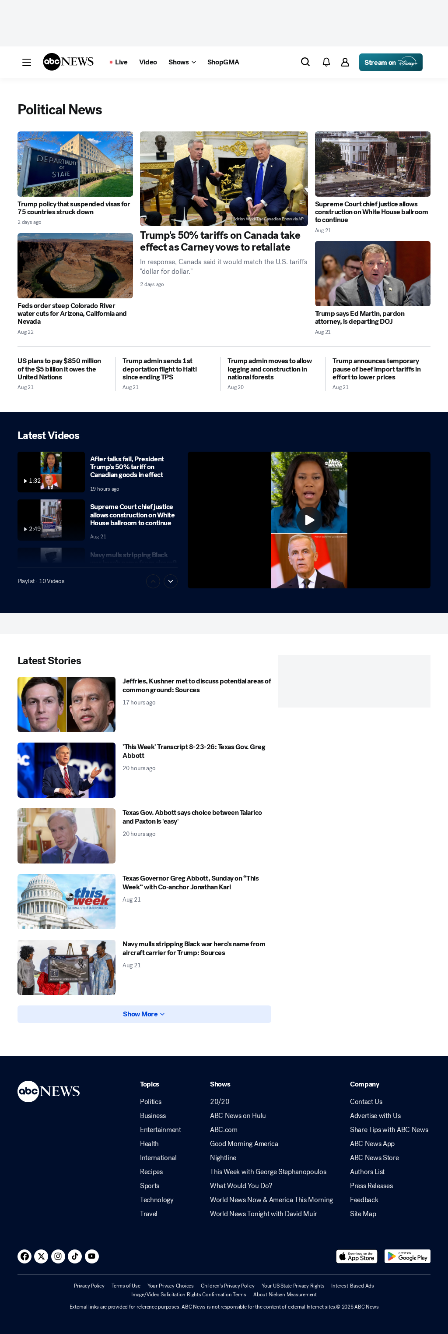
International (158, 1157)
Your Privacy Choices (170, 1285)
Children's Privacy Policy (228, 1285)
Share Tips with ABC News (389, 1129)
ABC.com (224, 1129)
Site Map (363, 1213)
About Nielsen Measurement (285, 1294)
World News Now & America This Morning (271, 1199)
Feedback (364, 1199)
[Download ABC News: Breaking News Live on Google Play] (407, 1256)
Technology (157, 1199)
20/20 (219, 1101)
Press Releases (371, 1185)
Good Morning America (244, 1143)
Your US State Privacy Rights (293, 1285)
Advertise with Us (375, 1115)
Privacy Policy (89, 1285)
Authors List (367, 1171)
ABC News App (372, 1143)
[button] (27, 62)
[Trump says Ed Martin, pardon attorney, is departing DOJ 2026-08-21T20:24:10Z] (372, 273)
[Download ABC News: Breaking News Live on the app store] (357, 1256)
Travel (149, 1213)
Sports (149, 1185)
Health (149, 1143)
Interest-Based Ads (352, 1285)
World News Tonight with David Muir (263, 1213)
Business (152, 1115)
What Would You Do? (241, 1185)
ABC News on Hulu (238, 1115)
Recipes (151, 1171)
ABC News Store (374, 1157)
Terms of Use (126, 1285)
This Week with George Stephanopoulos (268, 1171)
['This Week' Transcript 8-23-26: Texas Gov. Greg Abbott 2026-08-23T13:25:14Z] (67, 770)
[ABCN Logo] (68, 62)
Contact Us (366, 1101)
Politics (150, 1101)
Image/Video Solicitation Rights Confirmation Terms (188, 1294)
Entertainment (160, 1129)
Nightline (223, 1157)
